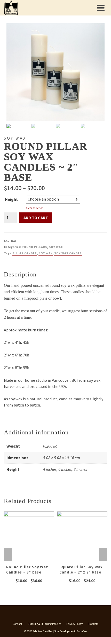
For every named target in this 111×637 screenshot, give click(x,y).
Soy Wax (56, 247)
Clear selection (34, 208)
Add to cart (35, 217)
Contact (17, 624)
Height (11, 199)
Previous (8, 554)
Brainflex (81, 631)
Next (103, 554)
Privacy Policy (74, 624)
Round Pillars (34, 247)
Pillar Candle (24, 253)
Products (93, 624)
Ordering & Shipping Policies (44, 624)
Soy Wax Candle (68, 253)
